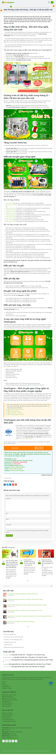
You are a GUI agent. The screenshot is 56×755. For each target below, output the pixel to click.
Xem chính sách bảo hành (26, 438)
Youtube (9, 741)
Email (16, 485)
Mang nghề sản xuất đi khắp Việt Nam (13, 647)
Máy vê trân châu (10, 216)
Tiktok (16, 741)
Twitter (7, 485)
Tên (7, 513)
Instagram (13, 741)
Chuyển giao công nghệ (7, 714)
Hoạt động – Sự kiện (6, 688)
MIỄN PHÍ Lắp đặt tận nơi (13, 411)
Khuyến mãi (6, 644)
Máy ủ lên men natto (11, 218)
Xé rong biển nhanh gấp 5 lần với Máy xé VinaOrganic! (20, 621)
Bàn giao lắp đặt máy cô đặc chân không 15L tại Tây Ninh (28, 666)
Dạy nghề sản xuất (6, 718)
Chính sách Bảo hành (7, 704)
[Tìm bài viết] (51, 586)
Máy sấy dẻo (9, 203)
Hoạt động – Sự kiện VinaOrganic (11, 639)
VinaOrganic (6, 654)
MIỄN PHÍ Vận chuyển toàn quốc (15, 409)
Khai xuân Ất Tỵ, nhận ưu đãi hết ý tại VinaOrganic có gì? (47, 562)
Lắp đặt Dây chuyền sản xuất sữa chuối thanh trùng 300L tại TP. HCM (24, 610)
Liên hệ (3, 683)
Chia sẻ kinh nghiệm (8, 634)
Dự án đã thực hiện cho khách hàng (12, 637)
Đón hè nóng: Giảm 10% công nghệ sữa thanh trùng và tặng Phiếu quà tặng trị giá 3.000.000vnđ (12, 564)
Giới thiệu (4, 681)
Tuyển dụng (4, 685)
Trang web (8, 524)
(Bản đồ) (30, 727)
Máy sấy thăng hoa (11, 208)
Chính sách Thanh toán (7, 703)
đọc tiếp (8, 578)
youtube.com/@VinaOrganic (17, 467)
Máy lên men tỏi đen (11, 213)
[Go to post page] (10, 554)
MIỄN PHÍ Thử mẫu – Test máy (14, 412)
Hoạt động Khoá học (9, 642)
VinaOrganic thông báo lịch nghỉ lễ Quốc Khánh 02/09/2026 (22, 593)
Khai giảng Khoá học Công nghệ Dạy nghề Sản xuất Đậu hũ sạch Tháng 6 (30, 664)
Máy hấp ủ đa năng (11, 211)
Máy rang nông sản (11, 214)
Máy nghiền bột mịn (11, 221)
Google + (13, 485)
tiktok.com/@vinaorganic (15, 469)
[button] (49, 2)
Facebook (5, 485)
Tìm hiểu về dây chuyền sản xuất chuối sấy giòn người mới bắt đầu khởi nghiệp (27, 605)
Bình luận (8, 498)
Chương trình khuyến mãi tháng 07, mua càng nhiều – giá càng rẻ (29, 562)
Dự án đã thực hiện (6, 686)
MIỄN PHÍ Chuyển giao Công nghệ (15, 414)
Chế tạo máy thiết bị (6, 716)
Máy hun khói (9, 219)
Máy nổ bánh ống (10, 210)
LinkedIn (10, 485)
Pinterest (6, 741)
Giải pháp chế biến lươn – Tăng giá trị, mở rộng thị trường (28, 654)
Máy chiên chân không (11, 205)
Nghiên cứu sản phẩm (7, 713)
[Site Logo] (8, 2)
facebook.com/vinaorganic (17, 470)
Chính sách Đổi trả (6, 706)
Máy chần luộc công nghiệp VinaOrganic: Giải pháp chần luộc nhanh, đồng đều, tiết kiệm (29, 616)
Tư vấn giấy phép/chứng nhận (9, 721)
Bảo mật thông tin (6, 701)
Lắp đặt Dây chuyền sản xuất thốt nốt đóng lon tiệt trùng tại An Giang (25, 599)
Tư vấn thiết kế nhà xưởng (8, 719)
